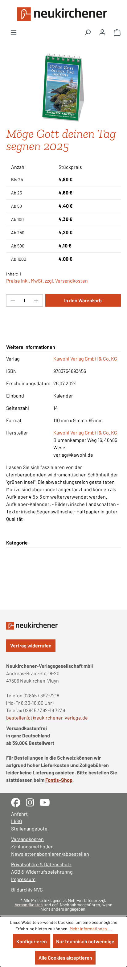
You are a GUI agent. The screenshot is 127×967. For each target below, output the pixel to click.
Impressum (23, 879)
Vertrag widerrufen (30, 645)
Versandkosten (27, 839)
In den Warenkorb (83, 300)
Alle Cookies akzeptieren (65, 958)
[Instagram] (32, 802)
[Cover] (63, 87)
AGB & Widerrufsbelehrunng (42, 872)
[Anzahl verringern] (12, 300)
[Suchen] (87, 32)
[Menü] (13, 32)
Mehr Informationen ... (91, 928)
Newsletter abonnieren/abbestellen (50, 854)
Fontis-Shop (58, 780)
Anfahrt (19, 814)
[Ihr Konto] (102, 32)
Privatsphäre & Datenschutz (41, 864)
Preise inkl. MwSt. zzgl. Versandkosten (47, 281)
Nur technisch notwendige (85, 941)
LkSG (16, 821)
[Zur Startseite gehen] (63, 14)
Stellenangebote (29, 828)
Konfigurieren (31, 941)
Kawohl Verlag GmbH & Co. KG (85, 358)
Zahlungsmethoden (32, 846)
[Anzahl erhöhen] (36, 300)
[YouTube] (47, 802)
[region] (63, 87)
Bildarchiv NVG (27, 889)
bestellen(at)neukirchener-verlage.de (47, 717)
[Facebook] (18, 802)
